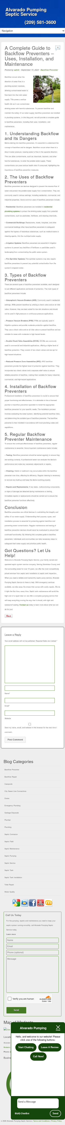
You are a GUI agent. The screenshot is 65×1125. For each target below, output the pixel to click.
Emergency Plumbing (12, 805)
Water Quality (10, 892)
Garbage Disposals (12, 813)
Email (7, 706)
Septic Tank (9, 870)
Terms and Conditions (41, 1121)
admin (16, 69)
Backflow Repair (11, 777)
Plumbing (8, 827)
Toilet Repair (9, 884)
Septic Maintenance (12, 849)
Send (55, 1113)
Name (7, 693)
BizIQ (17, 1113)
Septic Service (10, 863)
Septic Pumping (10, 856)
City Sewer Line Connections (15, 791)
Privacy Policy (56, 1121)
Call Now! (38, 1056)
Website (8, 718)
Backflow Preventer (49, 69)
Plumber (8, 820)
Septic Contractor (11, 834)
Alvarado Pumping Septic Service (26, 11)
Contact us (24, 605)
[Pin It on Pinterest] (8, 616)
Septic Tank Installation (13, 877)
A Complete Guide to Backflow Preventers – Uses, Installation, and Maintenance (29, 55)
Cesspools (8, 784)
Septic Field (9, 841)
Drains (7, 798)
